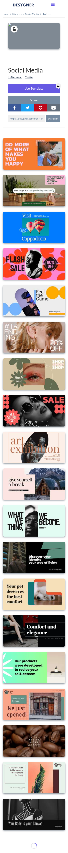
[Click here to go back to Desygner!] (23, 7)
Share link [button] (53, 118)
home (6, 13)
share (34, 100)
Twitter (47, 13)
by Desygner (15, 77)
